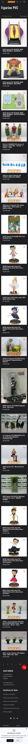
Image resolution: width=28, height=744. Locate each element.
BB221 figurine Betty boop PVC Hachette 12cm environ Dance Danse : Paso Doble (13, 592)
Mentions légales (7, 711)
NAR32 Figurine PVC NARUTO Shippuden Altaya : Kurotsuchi (14, 406)
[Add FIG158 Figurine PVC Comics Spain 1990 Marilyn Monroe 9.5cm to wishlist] (24, 278)
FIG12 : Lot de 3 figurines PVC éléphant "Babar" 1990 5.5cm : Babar (14, 653)
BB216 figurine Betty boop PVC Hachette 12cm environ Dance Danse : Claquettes (13, 529)
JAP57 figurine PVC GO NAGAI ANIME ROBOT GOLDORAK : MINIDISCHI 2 (13, 50)
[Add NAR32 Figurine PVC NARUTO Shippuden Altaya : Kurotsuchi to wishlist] (24, 371)
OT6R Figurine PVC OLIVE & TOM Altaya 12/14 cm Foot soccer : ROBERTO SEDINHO (14, 498)
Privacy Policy (19, 737)
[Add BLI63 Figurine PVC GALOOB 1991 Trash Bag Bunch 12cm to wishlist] (24, 217)
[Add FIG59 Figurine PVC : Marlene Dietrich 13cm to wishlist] (24, 447)
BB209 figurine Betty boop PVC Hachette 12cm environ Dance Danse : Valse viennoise (13, 560)
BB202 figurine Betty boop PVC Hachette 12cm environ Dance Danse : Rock (13, 328)
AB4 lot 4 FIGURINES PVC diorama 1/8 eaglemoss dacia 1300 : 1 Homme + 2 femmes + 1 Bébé (13, 145)
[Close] (26, 729)
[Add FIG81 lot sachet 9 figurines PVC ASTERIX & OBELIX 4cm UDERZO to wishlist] (24, 156)
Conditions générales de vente (11, 708)
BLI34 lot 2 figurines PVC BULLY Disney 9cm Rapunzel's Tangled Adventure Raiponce (14, 360)
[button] (3, 2)
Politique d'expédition (9, 704)
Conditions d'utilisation (9, 694)
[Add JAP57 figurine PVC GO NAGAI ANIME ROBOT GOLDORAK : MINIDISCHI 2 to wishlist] (24, 21)
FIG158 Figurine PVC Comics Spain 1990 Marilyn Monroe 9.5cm (14, 298)
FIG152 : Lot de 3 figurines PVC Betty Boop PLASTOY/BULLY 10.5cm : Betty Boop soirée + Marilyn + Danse (13, 623)
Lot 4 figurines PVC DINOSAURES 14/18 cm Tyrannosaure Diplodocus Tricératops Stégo (14, 437)
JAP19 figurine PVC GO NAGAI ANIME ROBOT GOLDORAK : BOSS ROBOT (13, 83)
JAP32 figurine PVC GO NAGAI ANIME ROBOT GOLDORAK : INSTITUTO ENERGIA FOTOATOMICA (14, 114)
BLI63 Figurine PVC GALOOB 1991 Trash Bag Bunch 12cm (14, 237)
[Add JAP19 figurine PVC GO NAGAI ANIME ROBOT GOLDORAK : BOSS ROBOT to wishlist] (24, 60)
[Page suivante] (24, 664)
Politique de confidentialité (10, 701)
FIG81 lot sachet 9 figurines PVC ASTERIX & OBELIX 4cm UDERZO (12, 176)
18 (20, 664)
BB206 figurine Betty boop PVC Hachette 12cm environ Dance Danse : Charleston (13, 267)
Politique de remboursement (10, 698)
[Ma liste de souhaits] (21, 2)
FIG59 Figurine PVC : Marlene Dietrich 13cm (13, 467)
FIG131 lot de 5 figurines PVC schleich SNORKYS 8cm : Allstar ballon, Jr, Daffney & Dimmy (13, 206)
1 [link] (3, 664)
